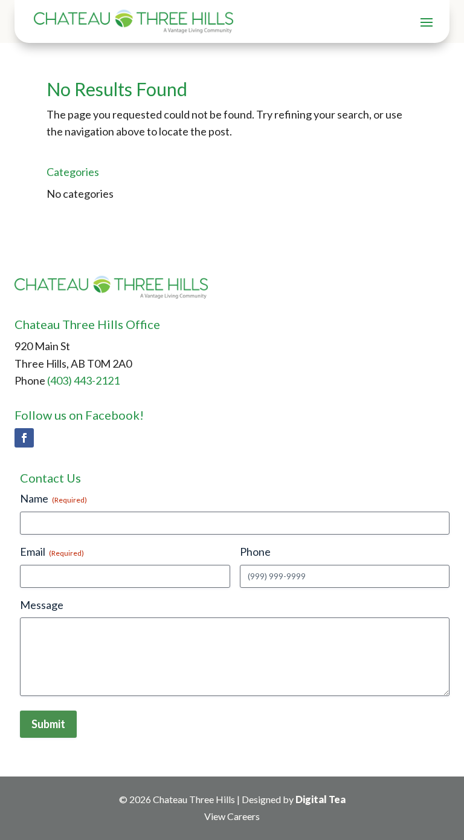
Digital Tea (320, 799)
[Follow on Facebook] (24, 438)
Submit (48, 724)
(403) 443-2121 (83, 380)
